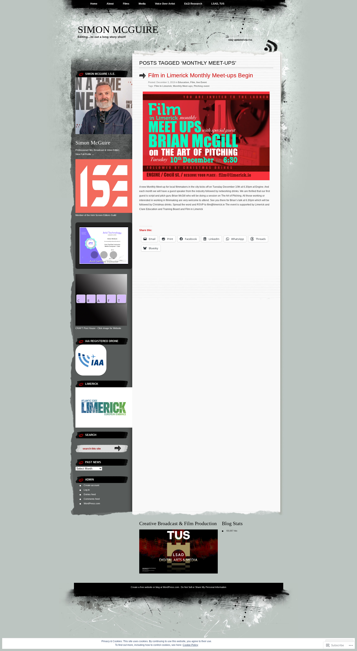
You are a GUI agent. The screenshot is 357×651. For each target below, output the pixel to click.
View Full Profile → (84, 154)
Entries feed (90, 494)
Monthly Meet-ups (183, 86)
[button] (94, 255)
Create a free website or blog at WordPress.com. (155, 587)
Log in (87, 490)
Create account (91, 485)
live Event (201, 82)
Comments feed (92, 499)
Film (192, 82)
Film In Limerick (163, 86)
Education (183, 82)
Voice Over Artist (165, 3)
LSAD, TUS (217, 3)
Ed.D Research (193, 3)
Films (126, 3)
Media (142, 3)
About (110, 3)
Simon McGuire (118, 29)
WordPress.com (92, 503)
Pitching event (201, 86)
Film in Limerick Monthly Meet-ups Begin (200, 75)
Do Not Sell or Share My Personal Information (203, 587)
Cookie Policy (190, 645)
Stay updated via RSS (240, 39)
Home (93, 3)
